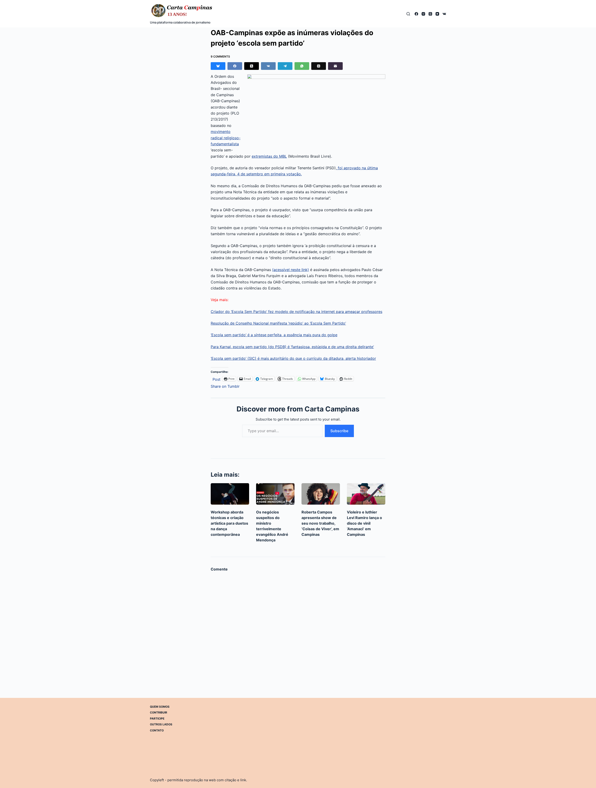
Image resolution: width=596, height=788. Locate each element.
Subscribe (339, 430)
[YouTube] (437, 14)
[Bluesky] (218, 66)
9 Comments (220, 56)
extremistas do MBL (269, 156)
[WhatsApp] (302, 66)
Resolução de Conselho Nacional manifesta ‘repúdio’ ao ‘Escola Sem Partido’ (278, 323)
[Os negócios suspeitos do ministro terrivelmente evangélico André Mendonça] (275, 494)
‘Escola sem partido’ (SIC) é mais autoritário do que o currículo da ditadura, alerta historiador (293, 358)
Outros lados (161, 724)
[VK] (444, 14)
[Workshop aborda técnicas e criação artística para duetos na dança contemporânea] (230, 494)
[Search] (408, 14)
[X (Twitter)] (251, 66)
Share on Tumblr (225, 385)
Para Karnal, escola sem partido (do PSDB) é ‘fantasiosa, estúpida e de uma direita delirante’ (292, 346)
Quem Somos (159, 706)
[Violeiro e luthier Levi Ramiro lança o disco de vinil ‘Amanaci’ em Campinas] (366, 494)
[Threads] (430, 14)
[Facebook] (416, 14)
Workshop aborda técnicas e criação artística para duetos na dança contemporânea (229, 523)
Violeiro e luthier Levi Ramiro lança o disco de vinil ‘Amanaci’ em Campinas (364, 523)
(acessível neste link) (290, 269)
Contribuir (158, 712)
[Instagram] (423, 14)
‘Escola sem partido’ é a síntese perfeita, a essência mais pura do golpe (274, 335)
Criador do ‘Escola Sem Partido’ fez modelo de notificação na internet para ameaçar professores (296, 311)
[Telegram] (285, 66)
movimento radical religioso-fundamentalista (225, 137)
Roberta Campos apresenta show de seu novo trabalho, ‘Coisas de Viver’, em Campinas (320, 523)
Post (216, 378)
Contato (157, 730)
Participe (157, 718)
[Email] (335, 66)
